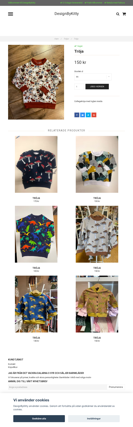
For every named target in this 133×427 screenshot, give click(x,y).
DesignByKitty (66, 13)
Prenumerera (116, 387)
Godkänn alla (39, 418)
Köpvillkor (13, 367)
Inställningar (94, 418)
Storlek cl (78, 71)
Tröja (76, 39)
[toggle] (12, 14)
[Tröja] (36, 82)
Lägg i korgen (97, 86)
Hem (57, 39)
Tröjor (68, 39)
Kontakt (11, 364)
